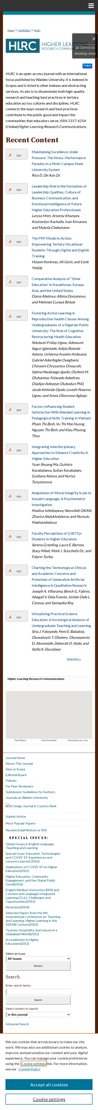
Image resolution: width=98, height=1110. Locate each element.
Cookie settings (33, 1063)
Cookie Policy (29, 1069)
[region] (49, 1071)
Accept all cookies (49, 1084)
